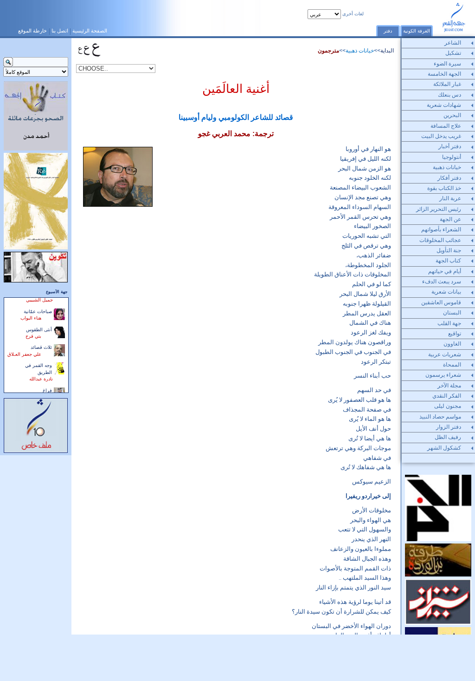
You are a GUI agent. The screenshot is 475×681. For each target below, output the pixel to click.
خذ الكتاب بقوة (444, 188)
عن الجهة (450, 219)
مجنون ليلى (447, 406)
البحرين (452, 115)
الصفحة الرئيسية (89, 30)
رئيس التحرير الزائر (438, 209)
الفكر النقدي (446, 396)
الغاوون (452, 343)
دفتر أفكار (449, 178)
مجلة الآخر (449, 385)
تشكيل (453, 53)
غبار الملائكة (447, 84)
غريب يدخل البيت (441, 136)
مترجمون (328, 50)
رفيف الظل (448, 437)
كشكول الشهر (444, 448)
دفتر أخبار (449, 146)
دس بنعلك (449, 95)
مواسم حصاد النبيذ (440, 416)
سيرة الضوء (447, 63)
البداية (387, 50)
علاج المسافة (445, 126)
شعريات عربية (444, 354)
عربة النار (450, 198)
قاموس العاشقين (441, 302)
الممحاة (452, 364)
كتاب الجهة (448, 260)
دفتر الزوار (448, 427)
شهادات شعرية (444, 105)
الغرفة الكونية (416, 30)
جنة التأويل (448, 250)
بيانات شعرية (446, 291)
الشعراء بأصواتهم (441, 229)
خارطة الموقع (32, 30)
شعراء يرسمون (443, 375)
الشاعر (452, 42)
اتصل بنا (59, 30)
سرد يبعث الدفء (441, 281)
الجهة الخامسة (444, 74)
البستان (452, 312)
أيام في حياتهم (444, 271)
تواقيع (454, 333)
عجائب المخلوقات (440, 240)
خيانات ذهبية (360, 50)
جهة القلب (449, 323)
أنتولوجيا (451, 157)
